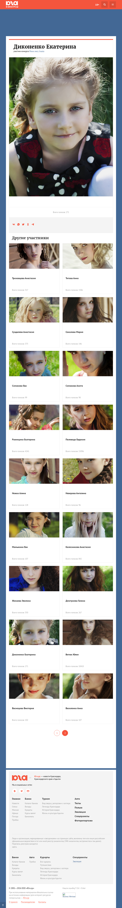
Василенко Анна (74, 708)
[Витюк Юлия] (88, 632)
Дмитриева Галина (75, 600)
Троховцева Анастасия (24, 278)
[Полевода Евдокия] (88, 417)
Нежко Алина (19, 493)
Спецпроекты (82, 816)
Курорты (45, 857)
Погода (15, 816)
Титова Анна (72, 278)
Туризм (46, 798)
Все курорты (45, 862)
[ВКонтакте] (14, 791)
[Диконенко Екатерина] (34, 632)
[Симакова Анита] (88, 363)
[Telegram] (21, 791)
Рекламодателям (28, 902)
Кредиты (28, 810)
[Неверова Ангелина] (88, 471)
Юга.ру (37, 776)
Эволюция (80, 811)
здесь (14, 847)
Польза (78, 807)
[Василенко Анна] (88, 686)
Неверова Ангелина (76, 493)
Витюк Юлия (72, 654)
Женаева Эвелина (21, 600)
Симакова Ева (19, 385)
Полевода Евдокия (75, 439)
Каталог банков (31, 803)
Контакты (42, 902)
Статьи (14, 806)
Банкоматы (29, 816)
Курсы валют (30, 813)
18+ (97, 4)
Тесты (78, 803)
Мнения (15, 810)
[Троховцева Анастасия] (34, 256)
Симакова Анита (74, 385)
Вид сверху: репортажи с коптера (56, 803)
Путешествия (45, 865)
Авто (77, 798)
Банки (28, 798)
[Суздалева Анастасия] (34, 310)
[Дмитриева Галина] (88, 578)
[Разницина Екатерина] (34, 417)
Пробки (15, 820)
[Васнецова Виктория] (34, 686)
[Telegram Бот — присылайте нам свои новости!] (28, 791)
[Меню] (112, 4)
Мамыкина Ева (20, 546)
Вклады (28, 806)
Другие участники (30, 238)
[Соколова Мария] (88, 310)
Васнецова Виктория (23, 708)
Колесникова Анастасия (78, 546)
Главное (16, 798)
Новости (15, 803)
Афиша (15, 813)
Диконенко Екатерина (24, 654)
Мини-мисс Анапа (36, 51)
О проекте (13, 902)
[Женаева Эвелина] (34, 578)
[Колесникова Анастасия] (88, 525)
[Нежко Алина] (34, 471)
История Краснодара (51, 810)
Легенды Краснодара (51, 806)
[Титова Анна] (88, 256)
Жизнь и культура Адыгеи (53, 813)
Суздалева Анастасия (23, 331)
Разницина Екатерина (23, 439)
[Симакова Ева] (34, 363)
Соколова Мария (74, 331)
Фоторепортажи (84, 820)
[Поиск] (104, 4)
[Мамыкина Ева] (34, 525)
